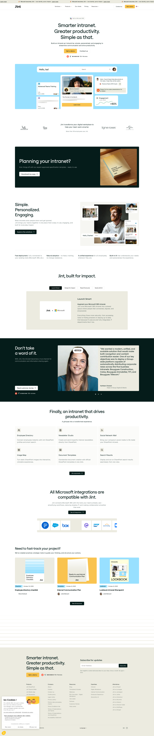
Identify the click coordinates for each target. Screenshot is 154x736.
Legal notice (51, 697)
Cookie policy (52, 694)
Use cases (72, 699)
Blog (70, 687)
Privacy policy (52, 699)
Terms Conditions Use (54, 706)
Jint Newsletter (30, 694)
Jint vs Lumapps (117, 689)
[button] (58, 6)
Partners (71, 701)
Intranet (93, 687)
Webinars (72, 692)
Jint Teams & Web (31, 689)
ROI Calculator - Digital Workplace (76, 695)
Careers (50, 689)
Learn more (47, 1)
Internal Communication (98, 692)
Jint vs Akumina (117, 699)
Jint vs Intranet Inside (119, 705)
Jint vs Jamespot (117, 692)
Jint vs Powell (117, 687)
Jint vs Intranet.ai (117, 697)
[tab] (55, 288)
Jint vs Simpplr (117, 710)
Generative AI (95, 697)
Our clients (78, 6)
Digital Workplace (96, 689)
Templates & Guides (75, 689)
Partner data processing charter (54, 703)
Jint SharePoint (30, 687)
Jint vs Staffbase (117, 707)
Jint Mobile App (30, 692)
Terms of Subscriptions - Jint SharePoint (55, 714)
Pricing (86, 6)
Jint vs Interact (117, 702)
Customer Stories (74, 704)
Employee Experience (97, 694)
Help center (72, 706)
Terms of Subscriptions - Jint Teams (55, 710)
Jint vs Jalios (116, 694)
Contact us (51, 692)
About (49, 687)
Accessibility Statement (54, 717)
